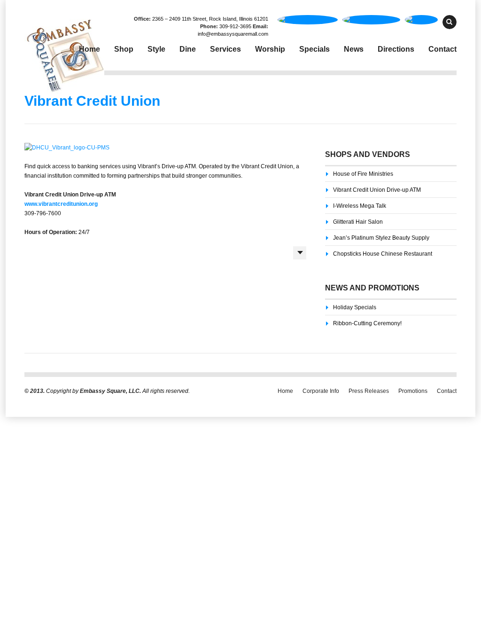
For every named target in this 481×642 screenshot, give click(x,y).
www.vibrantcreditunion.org (61, 204)
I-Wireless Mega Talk (359, 206)
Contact (442, 49)
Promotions (412, 391)
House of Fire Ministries (363, 174)
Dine (187, 49)
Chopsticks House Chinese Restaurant (382, 254)
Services (225, 49)
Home (89, 49)
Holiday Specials (354, 307)
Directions (396, 49)
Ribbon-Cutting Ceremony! (367, 323)
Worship (270, 49)
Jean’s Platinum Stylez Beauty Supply (381, 238)
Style (156, 49)
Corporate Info (321, 391)
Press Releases (369, 391)
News (354, 49)
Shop (123, 49)
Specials (314, 49)
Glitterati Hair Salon (358, 222)
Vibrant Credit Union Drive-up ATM (377, 190)
